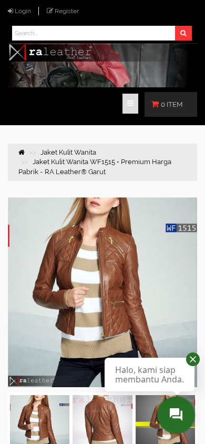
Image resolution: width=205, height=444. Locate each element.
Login (23, 11)
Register (67, 11)
